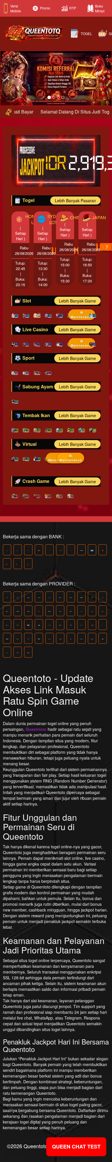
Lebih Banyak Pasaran (75, 200)
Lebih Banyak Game (77, 301)
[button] (8, 77)
